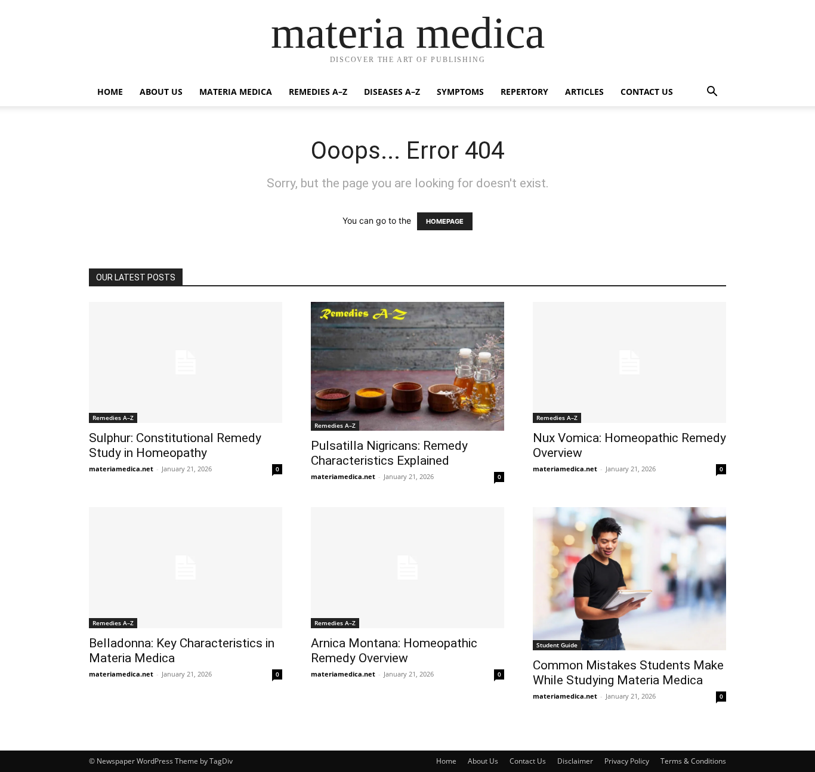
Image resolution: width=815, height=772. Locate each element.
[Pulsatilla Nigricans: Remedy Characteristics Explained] (407, 366)
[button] (711, 92)
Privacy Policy (626, 761)
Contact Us (646, 91)
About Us (161, 91)
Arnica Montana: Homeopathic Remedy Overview (394, 650)
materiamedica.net (121, 468)
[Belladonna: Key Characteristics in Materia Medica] (185, 567)
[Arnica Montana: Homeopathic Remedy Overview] (407, 567)
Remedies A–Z (318, 91)
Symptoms (460, 91)
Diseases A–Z (392, 91)
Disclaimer (575, 761)
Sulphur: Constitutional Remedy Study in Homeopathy (175, 445)
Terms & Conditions (693, 761)
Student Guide (557, 645)
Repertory (524, 91)
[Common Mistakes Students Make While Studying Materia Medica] (629, 578)
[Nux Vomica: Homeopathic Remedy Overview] (629, 362)
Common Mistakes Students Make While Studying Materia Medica (628, 672)
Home (110, 91)
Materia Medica (235, 91)
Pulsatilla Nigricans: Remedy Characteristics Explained (389, 453)
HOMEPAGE (445, 221)
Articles (584, 91)
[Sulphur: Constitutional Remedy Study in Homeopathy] (185, 362)
